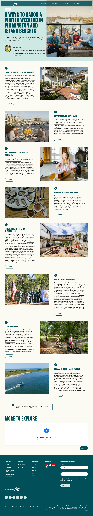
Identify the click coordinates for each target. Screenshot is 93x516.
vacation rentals (10, 77)
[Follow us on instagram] (13, 497)
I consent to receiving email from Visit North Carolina (74, 479)
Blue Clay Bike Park (10, 329)
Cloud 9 (77, 131)
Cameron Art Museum (74, 305)
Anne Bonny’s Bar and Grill (61, 130)
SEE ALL (82, 448)
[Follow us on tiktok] (25, 497)
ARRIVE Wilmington (21, 80)
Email (62, 464)
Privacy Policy (15, 506)
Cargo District (8, 262)
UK (46, 465)
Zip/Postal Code (64, 471)
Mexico (46, 467)
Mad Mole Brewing (18, 164)
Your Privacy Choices (35, 506)
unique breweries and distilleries (13, 161)
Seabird (67, 195)
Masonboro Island (73, 378)
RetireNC (34, 467)
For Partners (21, 464)
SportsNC (34, 473)
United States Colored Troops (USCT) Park (73, 308)
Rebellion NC (31, 170)
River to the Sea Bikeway (20, 337)
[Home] (11, 4)
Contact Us (7, 464)
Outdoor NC (35, 464)
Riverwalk (21, 95)
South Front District (13, 248)
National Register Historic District (26, 236)
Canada (50, 465)
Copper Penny (72, 205)
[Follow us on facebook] (10, 497)
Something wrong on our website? (9, 475)
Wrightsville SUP (76, 384)
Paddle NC (68, 384)
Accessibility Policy (24, 506)
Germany (53, 465)
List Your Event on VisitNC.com (9, 470)
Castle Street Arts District (12, 254)
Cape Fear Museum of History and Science (69, 295)
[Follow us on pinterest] (17, 497)
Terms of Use (8, 506)
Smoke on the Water (59, 124)
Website (10, 103)
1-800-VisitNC (8, 467)
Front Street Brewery (12, 171)
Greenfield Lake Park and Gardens (18, 349)
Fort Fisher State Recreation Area (66, 389)
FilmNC (34, 470)
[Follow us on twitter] (6, 497)
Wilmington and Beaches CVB (24, 407)
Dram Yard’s (21, 84)
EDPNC (33, 476)
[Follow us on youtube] (21, 497)
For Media (20, 467)
